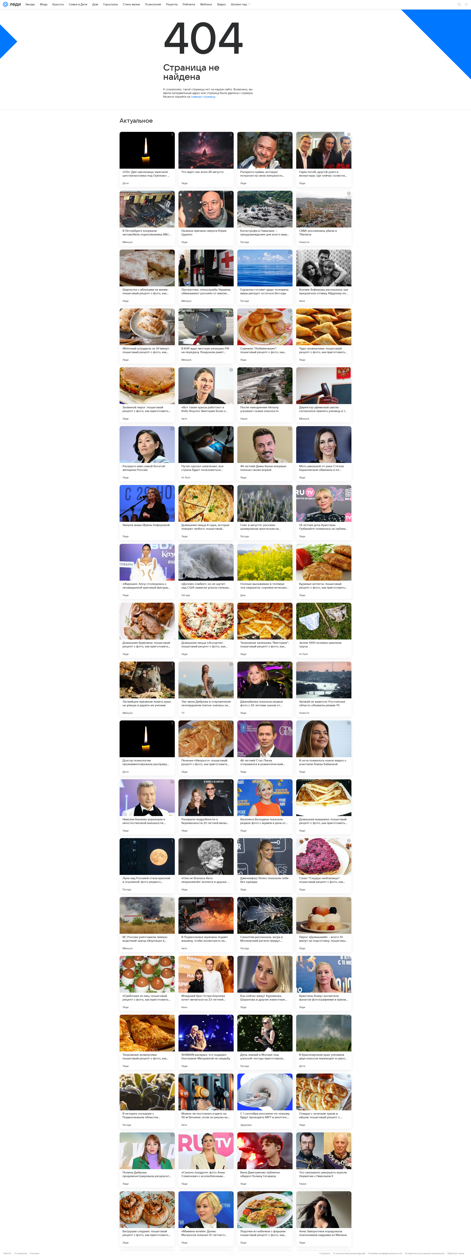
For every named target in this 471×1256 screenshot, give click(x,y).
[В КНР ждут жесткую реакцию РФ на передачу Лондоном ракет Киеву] (206, 336)
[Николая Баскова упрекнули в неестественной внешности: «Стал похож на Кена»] (147, 806)
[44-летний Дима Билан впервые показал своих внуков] (265, 453)
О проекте (324, 1253)
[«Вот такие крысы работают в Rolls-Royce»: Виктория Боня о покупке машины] (206, 394)
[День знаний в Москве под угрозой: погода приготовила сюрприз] (265, 1042)
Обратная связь (455, 1253)
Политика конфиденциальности (385, 1253)
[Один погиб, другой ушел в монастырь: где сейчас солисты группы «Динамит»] (323, 159)
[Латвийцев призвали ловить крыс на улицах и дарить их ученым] (147, 689)
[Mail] (5, 4)
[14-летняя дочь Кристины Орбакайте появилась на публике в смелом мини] (323, 512)
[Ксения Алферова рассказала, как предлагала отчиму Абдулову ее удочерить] (323, 277)
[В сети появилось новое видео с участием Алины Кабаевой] (323, 748)
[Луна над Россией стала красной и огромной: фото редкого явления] (147, 865)
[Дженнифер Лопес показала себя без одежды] (265, 865)
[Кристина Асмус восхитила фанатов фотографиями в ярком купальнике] (323, 983)
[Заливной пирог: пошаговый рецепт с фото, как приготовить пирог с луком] (147, 394)
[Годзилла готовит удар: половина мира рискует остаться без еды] (265, 277)
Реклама (34, 1253)
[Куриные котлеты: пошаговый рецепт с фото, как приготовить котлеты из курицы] (323, 571)
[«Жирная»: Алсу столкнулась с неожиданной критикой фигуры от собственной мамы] (147, 571)
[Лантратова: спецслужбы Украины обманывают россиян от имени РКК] (206, 277)
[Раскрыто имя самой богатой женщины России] (147, 453)
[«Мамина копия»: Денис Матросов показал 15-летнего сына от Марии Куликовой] (206, 1218)
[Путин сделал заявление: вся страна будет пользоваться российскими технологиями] (206, 453)
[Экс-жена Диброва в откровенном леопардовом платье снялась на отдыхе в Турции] (206, 689)
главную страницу (203, 96)
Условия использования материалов (424, 1253)
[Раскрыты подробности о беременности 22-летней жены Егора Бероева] (206, 806)
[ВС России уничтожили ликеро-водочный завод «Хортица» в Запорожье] (147, 924)
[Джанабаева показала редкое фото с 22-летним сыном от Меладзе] (265, 689)
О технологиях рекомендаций (349, 1253)
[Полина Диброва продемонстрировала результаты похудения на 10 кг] (147, 1160)
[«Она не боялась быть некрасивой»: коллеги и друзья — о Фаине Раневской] (206, 865)
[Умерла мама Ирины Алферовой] (147, 512)
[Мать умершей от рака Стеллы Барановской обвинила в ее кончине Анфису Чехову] (323, 453)
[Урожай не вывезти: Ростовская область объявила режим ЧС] (323, 689)
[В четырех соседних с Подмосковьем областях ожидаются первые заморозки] (147, 1101)
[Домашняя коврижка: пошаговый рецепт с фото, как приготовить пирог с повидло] (323, 806)
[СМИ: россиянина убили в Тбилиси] (323, 218)
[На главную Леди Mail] (14, 4)
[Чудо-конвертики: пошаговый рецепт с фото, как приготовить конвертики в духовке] (323, 336)
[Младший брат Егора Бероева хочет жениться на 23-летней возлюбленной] (206, 983)
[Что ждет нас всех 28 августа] (206, 159)
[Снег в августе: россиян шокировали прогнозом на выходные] (265, 512)
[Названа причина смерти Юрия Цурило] (206, 218)
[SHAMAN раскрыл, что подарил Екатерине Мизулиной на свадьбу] (206, 1042)
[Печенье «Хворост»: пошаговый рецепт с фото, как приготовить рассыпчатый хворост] (206, 748)
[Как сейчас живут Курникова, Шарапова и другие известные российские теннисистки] (265, 983)
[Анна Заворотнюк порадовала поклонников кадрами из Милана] (323, 1218)
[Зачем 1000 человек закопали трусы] (323, 630)
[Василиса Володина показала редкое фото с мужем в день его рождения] (265, 806)
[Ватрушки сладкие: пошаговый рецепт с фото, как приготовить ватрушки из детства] (147, 1218)
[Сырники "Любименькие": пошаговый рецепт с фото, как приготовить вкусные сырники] (265, 336)
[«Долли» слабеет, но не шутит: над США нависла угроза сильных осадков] (206, 571)
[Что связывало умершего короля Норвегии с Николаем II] (323, 1160)
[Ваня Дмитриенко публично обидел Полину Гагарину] (265, 1160)
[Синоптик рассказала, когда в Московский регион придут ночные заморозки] (265, 924)
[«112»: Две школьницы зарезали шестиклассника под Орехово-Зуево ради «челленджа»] (147, 159)
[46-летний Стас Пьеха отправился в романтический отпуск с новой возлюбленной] (265, 748)
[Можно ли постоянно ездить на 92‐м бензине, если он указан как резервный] (206, 1101)
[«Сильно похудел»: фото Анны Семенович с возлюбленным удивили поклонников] (206, 1160)
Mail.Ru (7, 1253)
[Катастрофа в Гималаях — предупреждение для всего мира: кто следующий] (265, 218)
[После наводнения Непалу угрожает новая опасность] (265, 394)
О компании (20, 1253)
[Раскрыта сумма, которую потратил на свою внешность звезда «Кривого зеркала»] (265, 159)
